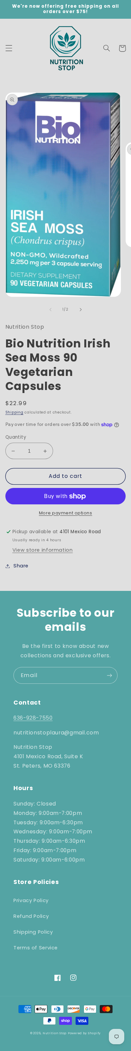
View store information (42, 550)
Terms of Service (35, 947)
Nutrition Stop (55, 1033)
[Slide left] (50, 309)
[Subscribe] (109, 675)
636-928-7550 (33, 718)
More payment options (65, 513)
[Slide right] (80, 309)
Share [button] (21, 565)
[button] (8, 48)
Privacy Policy (31, 900)
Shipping (14, 412)
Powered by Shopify (84, 1033)
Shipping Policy (33, 932)
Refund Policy (31, 916)
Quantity (15, 437)
